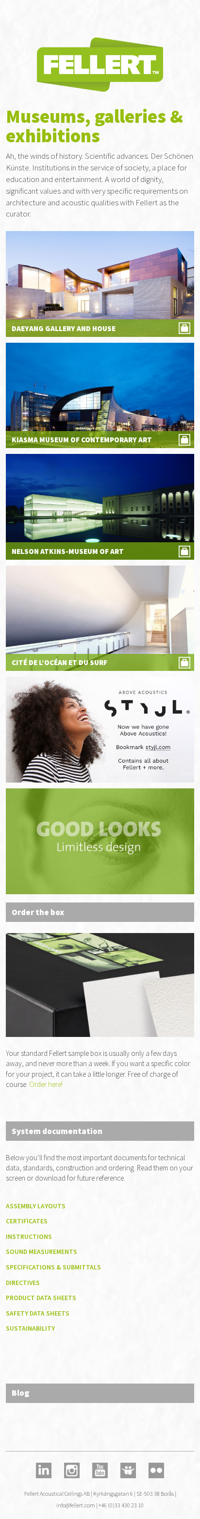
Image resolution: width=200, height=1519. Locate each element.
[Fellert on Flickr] (156, 1469)
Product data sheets (41, 1298)
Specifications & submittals (53, 1267)
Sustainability (30, 1328)
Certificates (27, 1221)
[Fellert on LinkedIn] (43, 1469)
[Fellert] (100, 64)
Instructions (29, 1237)
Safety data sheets (37, 1313)
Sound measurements (41, 1252)
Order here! (46, 1084)
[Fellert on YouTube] (99, 1469)
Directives (23, 1283)
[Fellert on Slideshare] (128, 1469)
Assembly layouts (36, 1206)
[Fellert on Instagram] (71, 1469)
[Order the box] (100, 984)
